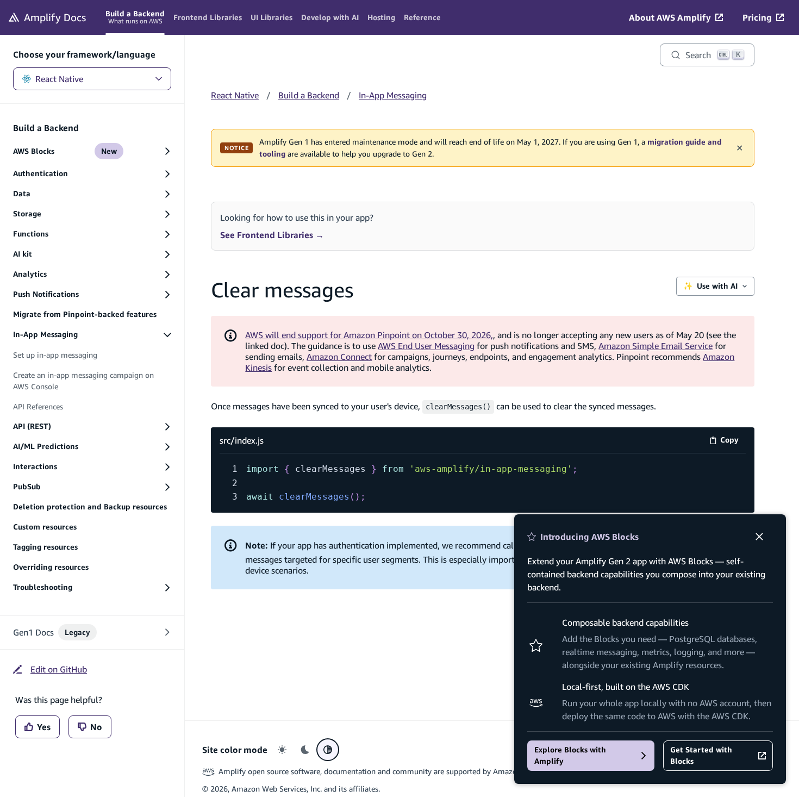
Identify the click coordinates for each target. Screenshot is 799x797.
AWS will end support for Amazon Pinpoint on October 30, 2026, (369, 334)
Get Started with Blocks (701, 755)
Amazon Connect (339, 356)
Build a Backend (308, 95)
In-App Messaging (393, 95)
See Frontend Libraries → (272, 234)
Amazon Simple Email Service (655, 345)
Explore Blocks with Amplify (570, 755)
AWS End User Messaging (426, 345)
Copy (733, 442)
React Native (59, 78)
